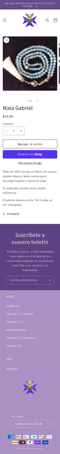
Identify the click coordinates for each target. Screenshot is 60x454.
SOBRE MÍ (12, 306)
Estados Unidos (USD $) (28, 423)
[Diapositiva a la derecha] (37, 101)
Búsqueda (12, 368)
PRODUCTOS (14, 322)
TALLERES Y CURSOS (19, 314)
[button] (5, 20)
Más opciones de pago (30, 163)
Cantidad (8, 123)
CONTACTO (13, 346)
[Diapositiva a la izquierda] (22, 101)
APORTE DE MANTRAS (21, 338)
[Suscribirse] (50, 280)
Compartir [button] (13, 213)
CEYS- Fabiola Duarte (33, 448)
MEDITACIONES (16, 330)
